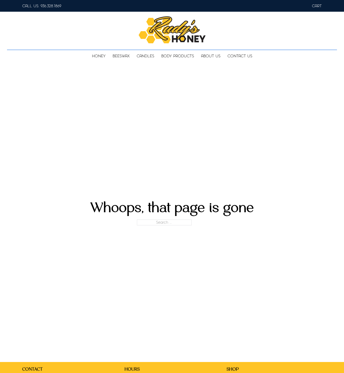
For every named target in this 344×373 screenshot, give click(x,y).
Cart (317, 6)
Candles (145, 56)
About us (210, 56)
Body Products (177, 56)
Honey (99, 56)
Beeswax (121, 56)
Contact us (239, 56)
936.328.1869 (50, 6)
